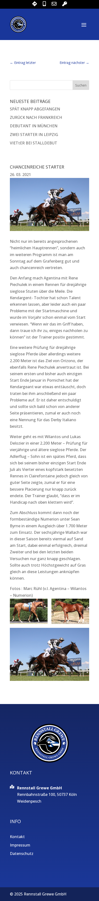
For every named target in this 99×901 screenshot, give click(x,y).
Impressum (20, 845)
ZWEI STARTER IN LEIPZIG (34, 134)
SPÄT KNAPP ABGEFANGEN (35, 109)
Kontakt (17, 836)
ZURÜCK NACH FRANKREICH (36, 117)
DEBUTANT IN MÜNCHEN (33, 126)
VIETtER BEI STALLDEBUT (33, 143)
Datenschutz (21, 853)
